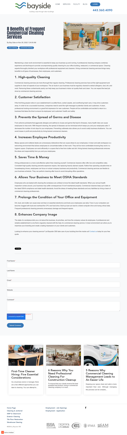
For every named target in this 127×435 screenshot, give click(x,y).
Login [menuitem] (95, 4)
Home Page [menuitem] (11, 408)
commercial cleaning (26, 47)
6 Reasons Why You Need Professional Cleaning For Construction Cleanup (62, 375)
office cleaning (12, 47)
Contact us (93, 231)
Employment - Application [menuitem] (55, 411)
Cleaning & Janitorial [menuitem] (14, 411)
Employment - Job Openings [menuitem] (56, 408)
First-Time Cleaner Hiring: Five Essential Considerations (24, 374)
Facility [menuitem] (76, 4)
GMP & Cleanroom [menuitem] (14, 414)
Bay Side (12, 42)
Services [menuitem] (66, 4)
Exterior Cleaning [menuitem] (13, 416)
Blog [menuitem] (85, 4)
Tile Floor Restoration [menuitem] (15, 419)
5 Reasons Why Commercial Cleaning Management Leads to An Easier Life (100, 375)
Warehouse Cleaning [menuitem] (14, 422)
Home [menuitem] (57, 4)
